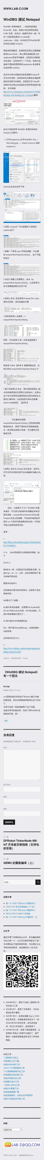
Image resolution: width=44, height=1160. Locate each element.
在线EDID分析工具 (11, 1064)
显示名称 (6, 784)
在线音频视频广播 (11, 1091)
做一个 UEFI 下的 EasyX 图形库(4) (20, 903)
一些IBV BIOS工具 (11, 1085)
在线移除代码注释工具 (13, 1074)
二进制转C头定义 (10, 1057)
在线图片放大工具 (11, 1081)
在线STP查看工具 (11, 1088)
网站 (5, 809)
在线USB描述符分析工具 (14, 1098)
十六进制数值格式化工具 (14, 1071)
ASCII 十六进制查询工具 (14, 1068)
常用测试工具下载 (11, 1061)
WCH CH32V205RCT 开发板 (18, 913)
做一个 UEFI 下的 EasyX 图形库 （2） (22, 917)
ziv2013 (6, 658)
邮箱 (5, 796)
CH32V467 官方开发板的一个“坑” (20, 906)
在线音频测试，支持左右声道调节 (18, 1095)
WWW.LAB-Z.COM (15, 8)
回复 (6, 720)
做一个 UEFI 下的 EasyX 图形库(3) (20, 910)
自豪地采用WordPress (26, 1155)
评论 (5, 747)
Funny (25, 658)
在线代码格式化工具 (12, 1078)
